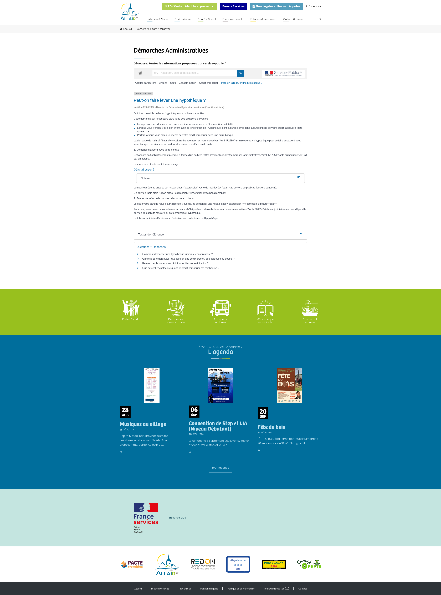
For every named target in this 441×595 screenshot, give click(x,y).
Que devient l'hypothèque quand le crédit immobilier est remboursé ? (180, 267)
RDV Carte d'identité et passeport (191, 6)
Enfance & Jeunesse (263, 19)
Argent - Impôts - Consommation (178, 82)
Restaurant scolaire (310, 320)
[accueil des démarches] (140, 73)
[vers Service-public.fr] (283, 74)
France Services (233, 6)
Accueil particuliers (146, 82)
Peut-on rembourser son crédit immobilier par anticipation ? (175, 263)
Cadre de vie (183, 19)
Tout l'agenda (220, 467)
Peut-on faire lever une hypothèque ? (241, 82)
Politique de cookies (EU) (276, 588)
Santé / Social (207, 19)
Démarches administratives (176, 320)
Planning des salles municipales (277, 6)
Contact (303, 588)
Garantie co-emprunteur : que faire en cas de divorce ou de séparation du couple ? (188, 258)
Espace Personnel (160, 588)
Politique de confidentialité (241, 588)
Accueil (127, 29)
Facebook (314, 6)
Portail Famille (131, 319)
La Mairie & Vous (157, 19)
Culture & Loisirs (293, 19)
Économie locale (233, 19)
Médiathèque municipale (265, 320)
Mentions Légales (209, 588)
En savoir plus (177, 517)
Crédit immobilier (209, 82)
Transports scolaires (220, 320)
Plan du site (185, 588)
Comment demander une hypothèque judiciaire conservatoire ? (177, 254)
